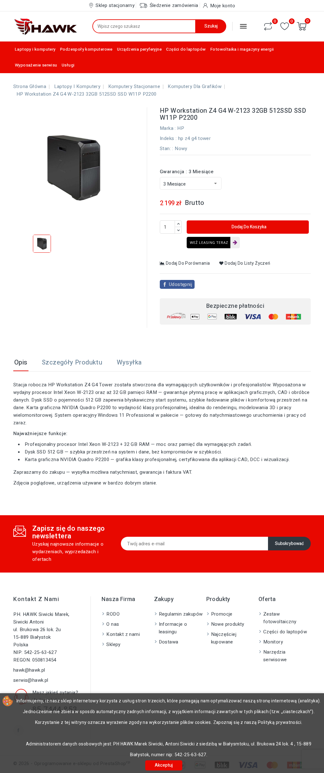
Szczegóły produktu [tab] (72, 362)
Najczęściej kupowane (223, 638)
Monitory (273, 641)
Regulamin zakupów (181, 614)
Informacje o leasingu (173, 628)
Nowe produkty (227, 624)
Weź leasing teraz (209, 242)
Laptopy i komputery (35, 49)
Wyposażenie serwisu (36, 65)
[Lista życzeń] (284, 26)
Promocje (222, 614)
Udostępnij (180, 284)
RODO (113, 614)
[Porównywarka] (268, 26)
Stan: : (166, 148)
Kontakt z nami (36, 599)
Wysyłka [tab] (129, 362)
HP (180, 128)
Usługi (68, 65)
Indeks (167, 138)
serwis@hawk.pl (30, 680)
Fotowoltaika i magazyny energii (242, 49)
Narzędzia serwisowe (275, 656)
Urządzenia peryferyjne (139, 49)
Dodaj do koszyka (248, 227)
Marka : (168, 128)
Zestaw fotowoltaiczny (279, 618)
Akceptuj (164, 765)
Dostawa (168, 641)
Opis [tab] (21, 362)
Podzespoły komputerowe (86, 49)
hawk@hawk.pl (29, 670)
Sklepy (113, 644)
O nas (112, 624)
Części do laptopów (186, 49)
